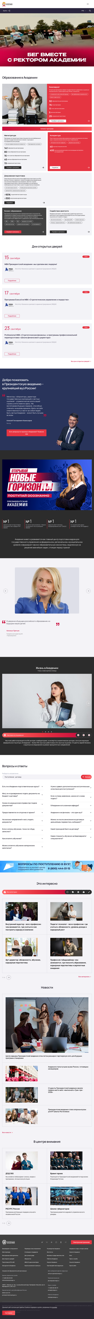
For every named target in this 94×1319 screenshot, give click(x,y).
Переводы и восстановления (33, 1248)
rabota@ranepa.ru (53, 1297)
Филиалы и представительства (55, 1255)
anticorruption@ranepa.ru (55, 1273)
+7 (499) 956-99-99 (7, 1278)
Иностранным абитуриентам (10, 1255)
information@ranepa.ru (8, 1280)
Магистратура (6, 1252)
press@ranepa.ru (52, 1290)
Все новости (6, 1132)
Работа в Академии (52, 1259)
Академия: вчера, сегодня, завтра (78, 1248)
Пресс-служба (73, 1259)
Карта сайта (72, 1265)
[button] (5, 591)
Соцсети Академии (74, 1262)
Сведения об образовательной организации (14, 1271)
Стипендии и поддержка (31, 1252)
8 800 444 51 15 (6, 1293)
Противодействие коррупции (55, 1265)
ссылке (54, 1307)
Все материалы (84, 977)
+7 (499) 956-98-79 (53, 1288)
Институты (50, 1252)
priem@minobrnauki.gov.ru (9, 1295)
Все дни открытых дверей (80, 361)
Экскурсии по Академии (8, 1265)
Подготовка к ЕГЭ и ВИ (8, 1262)
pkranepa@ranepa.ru (53, 1280)
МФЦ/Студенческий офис (32, 1262)
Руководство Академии (53, 1248)
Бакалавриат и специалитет (10, 1248)
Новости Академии (74, 1252)
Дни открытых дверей (8, 1259)
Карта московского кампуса (32, 1265)
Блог (70, 1255)
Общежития (28, 1259)
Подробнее (12, 281)
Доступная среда (29, 1255)
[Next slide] (88, 703)
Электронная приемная (81, 1242)
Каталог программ (47, 129)
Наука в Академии (52, 1262)
